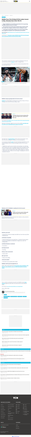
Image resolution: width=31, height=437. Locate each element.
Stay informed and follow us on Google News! (15, 286)
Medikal (3, 100)
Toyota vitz (24, 296)
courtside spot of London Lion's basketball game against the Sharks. (15, 124)
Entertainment (7, 15)
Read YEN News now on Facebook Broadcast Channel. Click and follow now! (15, 33)
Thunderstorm (20, 296)
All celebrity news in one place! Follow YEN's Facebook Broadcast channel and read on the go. (15, 121)
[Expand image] (28, 67)
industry (13, 61)
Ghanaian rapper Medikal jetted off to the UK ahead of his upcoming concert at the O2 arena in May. (15, 36)
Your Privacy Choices (16, 436)
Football (3, 336)
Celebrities (11, 15)
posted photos (12, 138)
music (12, 142)
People (3, 346)
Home (3, 15)
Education (3, 339)
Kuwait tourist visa (7, 296)
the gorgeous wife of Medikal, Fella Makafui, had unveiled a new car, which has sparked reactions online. (15, 266)
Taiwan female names (14, 296)
